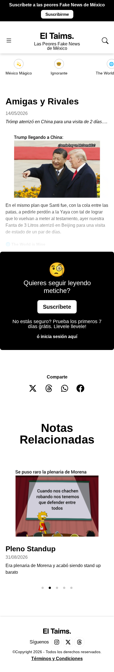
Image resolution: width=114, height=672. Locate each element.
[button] (33, 388)
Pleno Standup (31, 549)
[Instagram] (57, 642)
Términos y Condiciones (57, 658)
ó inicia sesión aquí (57, 336)
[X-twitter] (68, 642)
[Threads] (79, 642)
